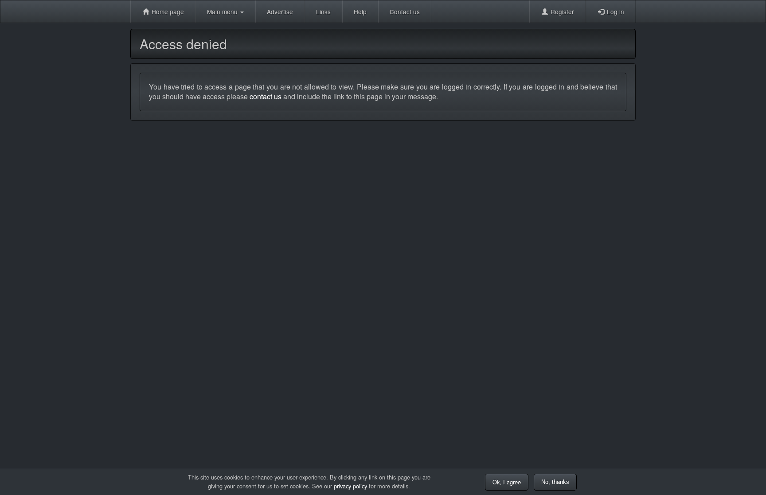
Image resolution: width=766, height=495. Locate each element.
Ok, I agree (506, 482)
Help (360, 11)
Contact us (405, 11)
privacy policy (350, 486)
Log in (614, 11)
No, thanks (555, 482)
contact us (265, 96)
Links (323, 11)
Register (561, 11)
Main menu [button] (223, 11)
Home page (167, 11)
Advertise (280, 11)
